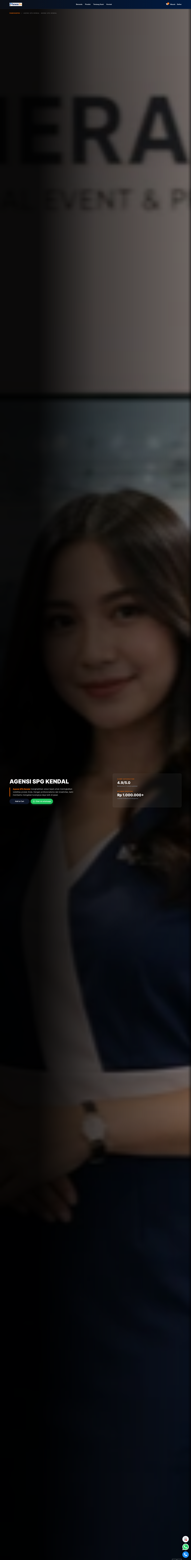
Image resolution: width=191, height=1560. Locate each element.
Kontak (109, 4)
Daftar (179, 4)
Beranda (79, 4)
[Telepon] (185, 1554)
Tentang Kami (98, 4)
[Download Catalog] (185, 1539)
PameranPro (15, 13)
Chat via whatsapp (43, 801)
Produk (88, 4)
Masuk (172, 4)
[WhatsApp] (185, 1547)
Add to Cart (19, 801)
